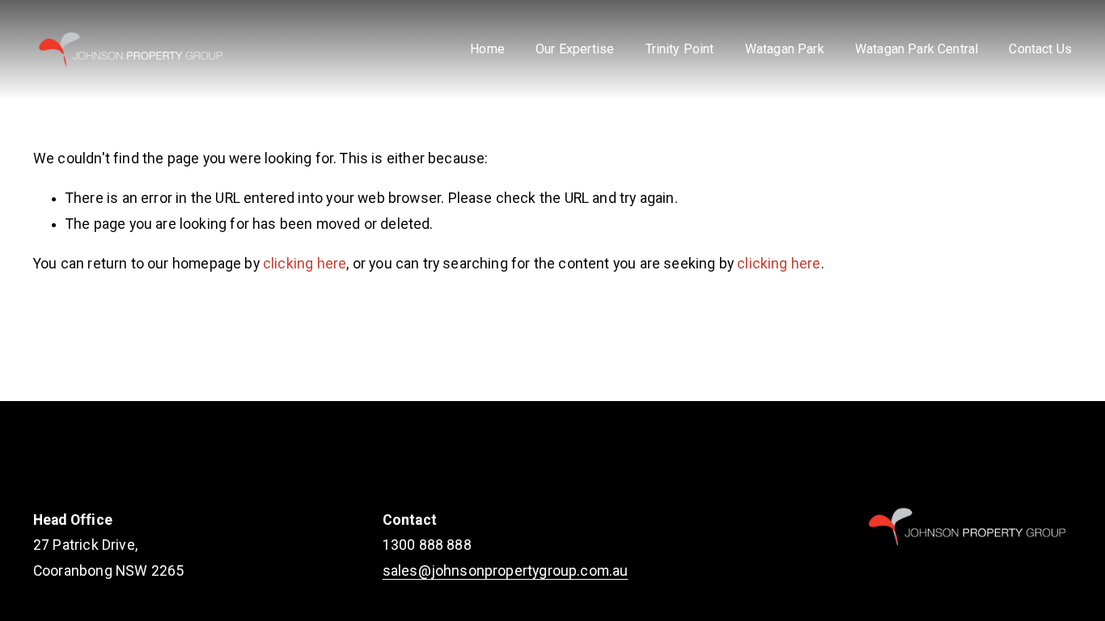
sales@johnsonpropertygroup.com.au (506, 571)
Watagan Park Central (916, 49)
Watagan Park (784, 49)
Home (487, 49)
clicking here (304, 264)
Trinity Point (680, 49)
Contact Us (1040, 49)
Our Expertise (575, 49)
